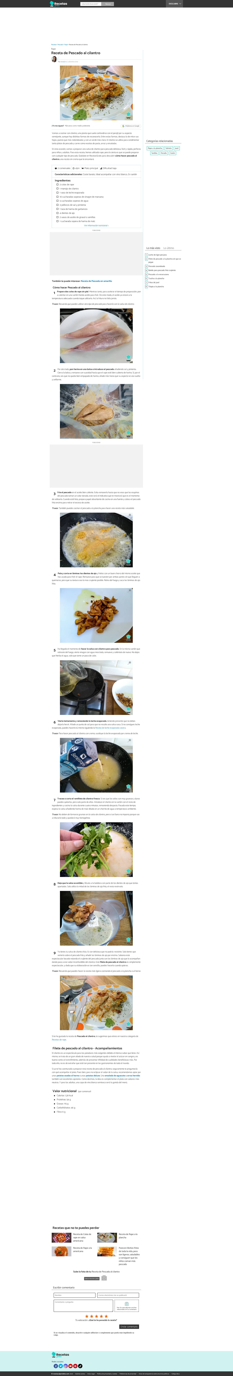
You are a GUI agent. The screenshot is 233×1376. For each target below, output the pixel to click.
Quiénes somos (80, 1374)
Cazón (172, 153)
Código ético (175, 1374)
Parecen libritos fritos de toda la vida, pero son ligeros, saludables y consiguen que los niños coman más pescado (129, 1256)
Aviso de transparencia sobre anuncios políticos (154, 1374)
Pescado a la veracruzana (158, 274)
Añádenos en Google (132, 126)
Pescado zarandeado (156, 266)
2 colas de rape (66, 184)
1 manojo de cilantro (69, 189)
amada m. (64, 61)
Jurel (177, 148)
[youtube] (70, 1366)
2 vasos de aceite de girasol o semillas (77, 217)
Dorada (164, 153)
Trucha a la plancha (156, 278)
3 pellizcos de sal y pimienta (72, 205)
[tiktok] (80, 1366)
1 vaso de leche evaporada (71, 193)
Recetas (53, 44)
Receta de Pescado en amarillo (96, 281)
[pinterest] (75, 1366)
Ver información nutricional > (96, 225)
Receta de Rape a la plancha (128, 1236)
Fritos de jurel (153, 282)
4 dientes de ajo (67, 213)
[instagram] (65, 1366)
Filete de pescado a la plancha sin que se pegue (164, 260)
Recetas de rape (59, 1040)
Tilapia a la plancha (156, 286)
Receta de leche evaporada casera (110, 728)
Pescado (60, 44)
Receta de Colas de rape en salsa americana (82, 1238)
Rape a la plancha (155, 148)
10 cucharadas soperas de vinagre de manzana (81, 197)
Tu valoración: (81, 1320)
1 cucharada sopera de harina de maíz (77, 221)
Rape (66, 44)
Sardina (154, 153)
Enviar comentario (129, 1327)
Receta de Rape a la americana (82, 1250)
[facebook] (56, 1366)
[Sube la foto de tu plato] (104, 1278)
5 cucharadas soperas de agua (73, 201)
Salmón (169, 148)
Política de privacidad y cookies (107, 1374)
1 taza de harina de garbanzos (73, 209)
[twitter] (60, 1366)
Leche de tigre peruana (157, 255)
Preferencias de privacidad (128, 1374)
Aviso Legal (91, 1374)
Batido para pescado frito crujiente (162, 270)
